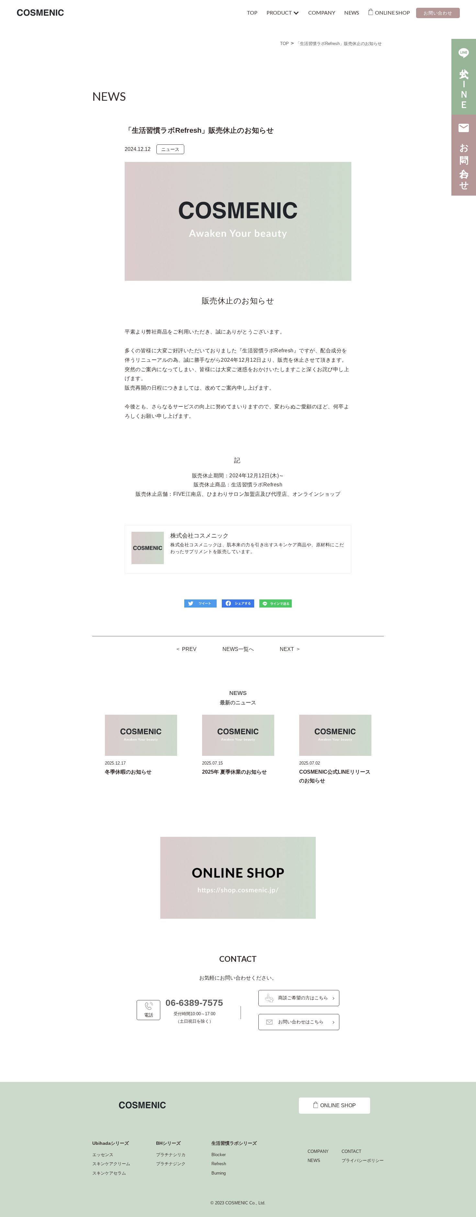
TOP (252, 12)
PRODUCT (279, 12)
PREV (189, 649)
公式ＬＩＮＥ (464, 84)
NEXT (287, 649)
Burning (218, 1173)
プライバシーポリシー (363, 1160)
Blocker (218, 1154)
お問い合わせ (438, 13)
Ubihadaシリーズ (110, 1143)
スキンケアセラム (109, 1173)
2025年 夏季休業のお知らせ (234, 772)
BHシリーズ (168, 1143)
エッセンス (102, 1154)
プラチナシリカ (171, 1154)
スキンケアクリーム (111, 1163)
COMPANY (321, 12)
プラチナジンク (171, 1163)
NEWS (351, 12)
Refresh (218, 1163)
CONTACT (351, 1151)
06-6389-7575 (194, 1003)
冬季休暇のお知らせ (128, 772)
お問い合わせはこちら (300, 1021)
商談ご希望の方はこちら (303, 997)
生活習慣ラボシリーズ (234, 1143)
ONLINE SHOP (392, 12)
